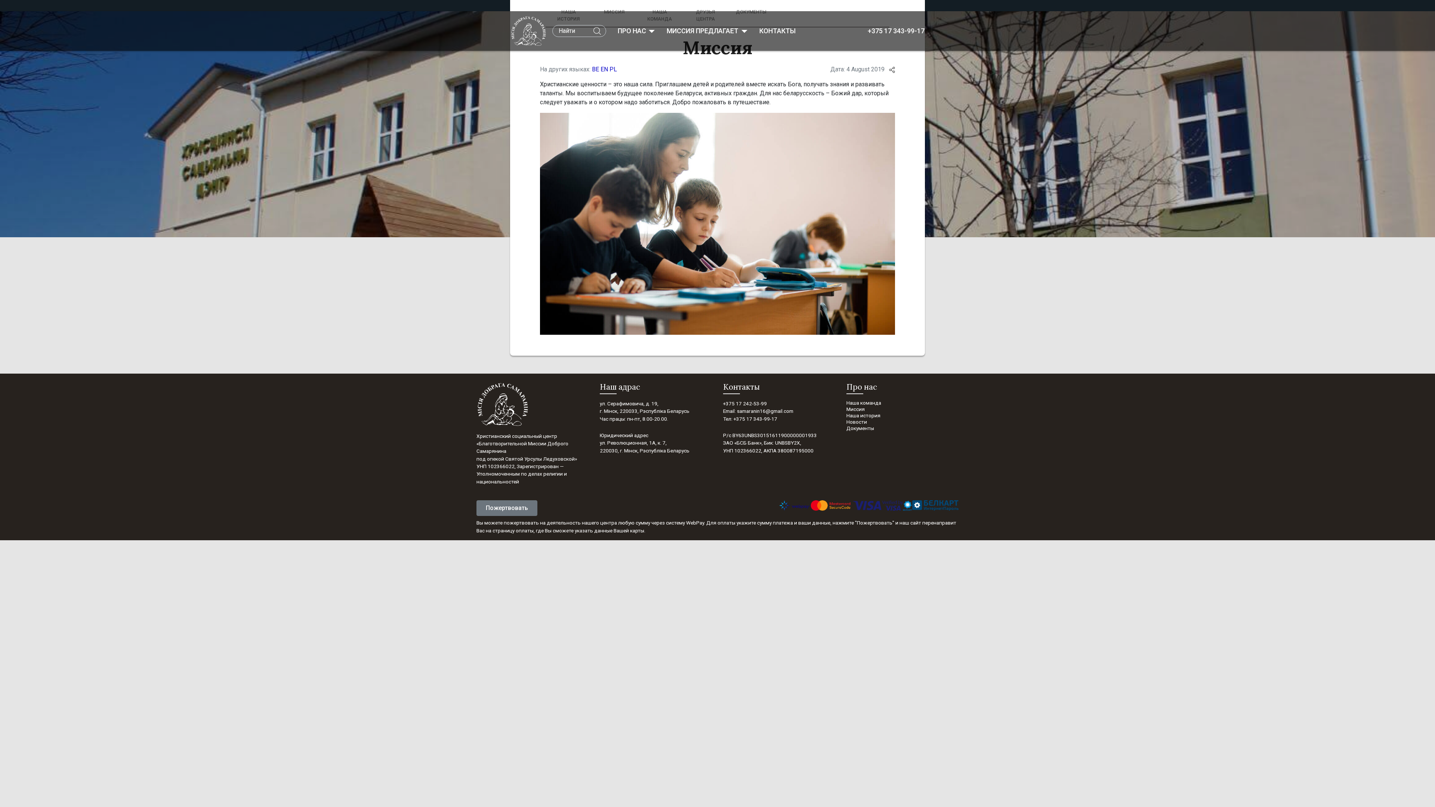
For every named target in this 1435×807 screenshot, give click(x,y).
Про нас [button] (633, 31)
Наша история (863, 415)
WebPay (695, 523)
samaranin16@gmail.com (765, 411)
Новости (856, 422)
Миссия (855, 409)
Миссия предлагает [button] (703, 31)
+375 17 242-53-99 (745, 403)
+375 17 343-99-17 (896, 31)
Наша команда (863, 403)
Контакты (777, 31)
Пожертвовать (507, 507)
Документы (860, 428)
